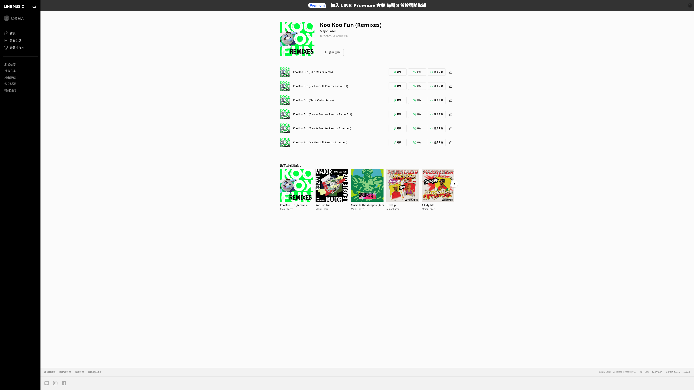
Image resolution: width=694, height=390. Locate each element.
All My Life (428, 205)
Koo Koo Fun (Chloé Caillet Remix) (313, 100)
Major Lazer (328, 31)
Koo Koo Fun (323, 205)
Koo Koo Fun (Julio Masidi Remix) (313, 72)
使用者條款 (50, 372)
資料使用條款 (95, 372)
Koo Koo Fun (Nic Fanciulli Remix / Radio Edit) (320, 86)
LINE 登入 (17, 18)
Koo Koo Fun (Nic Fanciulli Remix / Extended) (320, 142)
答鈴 (419, 71)
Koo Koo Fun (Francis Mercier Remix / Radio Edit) (322, 114)
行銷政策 (79, 372)
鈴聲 (399, 71)
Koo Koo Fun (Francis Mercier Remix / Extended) (322, 128)
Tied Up (391, 205)
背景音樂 (438, 71)
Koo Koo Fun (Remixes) (293, 205)
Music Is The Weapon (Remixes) (368, 205)
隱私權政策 (65, 372)
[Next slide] (454, 183)
